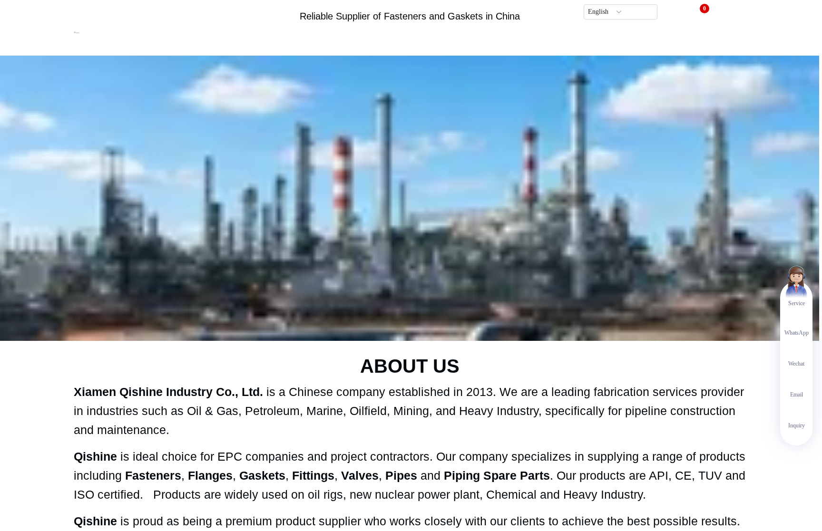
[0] (698, 13)
